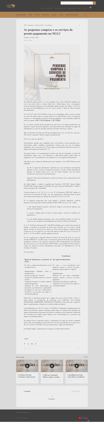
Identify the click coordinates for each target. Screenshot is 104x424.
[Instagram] (86, 420)
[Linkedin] (83, 420)
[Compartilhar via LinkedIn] (32, 343)
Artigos (61, 15)
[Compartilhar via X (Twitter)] (28, 343)
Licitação (54, 15)
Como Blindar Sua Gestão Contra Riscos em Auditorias (75, 376)
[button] (86, 14)
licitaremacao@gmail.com (23, 414)
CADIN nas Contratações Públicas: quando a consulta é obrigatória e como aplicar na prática (51, 376)
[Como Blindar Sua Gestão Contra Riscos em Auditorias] (77, 366)
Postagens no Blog (21, 15)
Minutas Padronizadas (72, 15)
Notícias (37, 15)
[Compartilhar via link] (35, 343)
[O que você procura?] (94, 3)
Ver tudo (86, 357)
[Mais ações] (79, 25)
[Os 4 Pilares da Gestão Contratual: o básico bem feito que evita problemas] (27, 366)
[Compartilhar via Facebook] (24, 343)
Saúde (30, 15)
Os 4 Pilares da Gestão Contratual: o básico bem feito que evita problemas (27, 376)
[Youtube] (80, 420)
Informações (45, 15)
